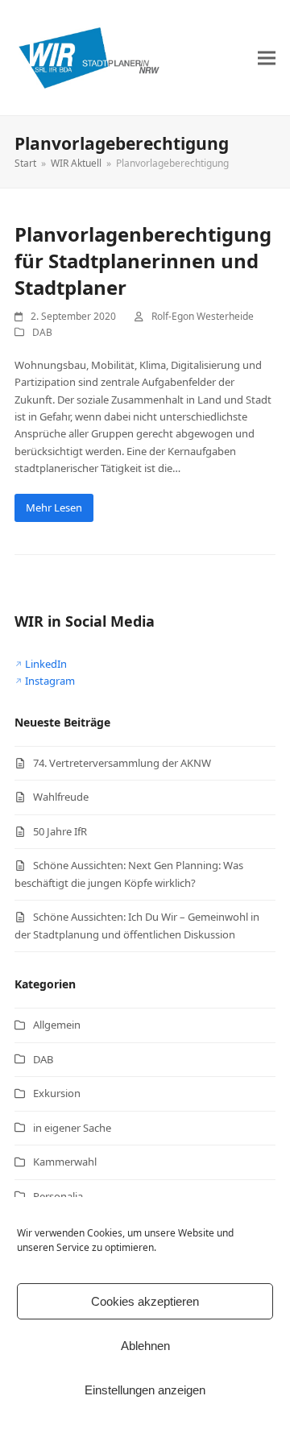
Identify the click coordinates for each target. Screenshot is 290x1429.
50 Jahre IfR (60, 831)
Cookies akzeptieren (145, 1301)
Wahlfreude (61, 796)
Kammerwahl (65, 1161)
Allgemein (57, 1024)
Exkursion (57, 1093)
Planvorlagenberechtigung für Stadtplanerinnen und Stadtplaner (142, 260)
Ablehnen (145, 1345)
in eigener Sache (72, 1127)
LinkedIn (46, 664)
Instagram (50, 680)
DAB (42, 332)
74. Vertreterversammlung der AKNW (122, 763)
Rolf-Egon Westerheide (202, 316)
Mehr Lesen (54, 507)
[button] (267, 57)
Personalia (58, 1196)
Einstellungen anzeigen (145, 1390)
